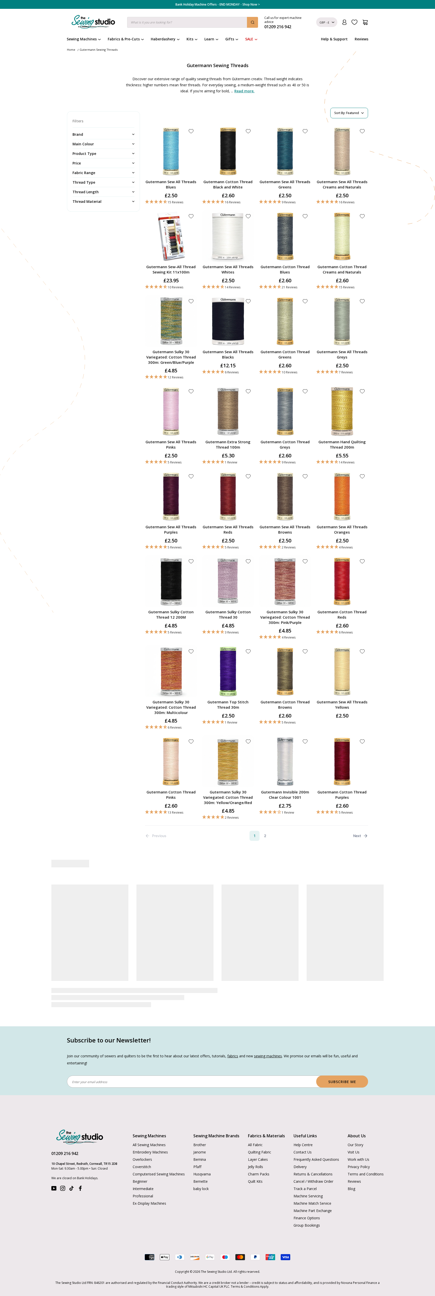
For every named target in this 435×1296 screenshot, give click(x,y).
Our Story (355, 1134)
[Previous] (69, 938)
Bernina (199, 1148)
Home (71, 49)
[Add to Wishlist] (191, 131)
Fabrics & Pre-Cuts (124, 39)
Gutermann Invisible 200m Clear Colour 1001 (285, 794)
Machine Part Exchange (313, 1199)
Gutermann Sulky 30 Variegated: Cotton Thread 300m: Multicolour (171, 707)
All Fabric (255, 1134)
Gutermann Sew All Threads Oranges (342, 529)
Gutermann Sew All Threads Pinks (171, 444)
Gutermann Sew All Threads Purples (171, 529)
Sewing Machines (82, 39)
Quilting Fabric (259, 1141)
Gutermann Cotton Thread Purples (342, 794)
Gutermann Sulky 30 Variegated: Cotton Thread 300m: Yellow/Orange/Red (228, 797)
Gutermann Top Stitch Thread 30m (227, 704)
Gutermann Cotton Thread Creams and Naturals (342, 269)
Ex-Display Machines (149, 1192)
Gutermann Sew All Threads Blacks (228, 354)
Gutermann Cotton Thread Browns (285, 704)
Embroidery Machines (150, 1141)
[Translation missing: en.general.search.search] (252, 22)
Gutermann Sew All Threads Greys (342, 354)
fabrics (232, 1045)
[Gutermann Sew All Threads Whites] (182, 915)
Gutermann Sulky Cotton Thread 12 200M (171, 614)
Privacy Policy (359, 1155)
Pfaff (197, 1155)
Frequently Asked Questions (316, 1148)
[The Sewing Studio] (93, 23)
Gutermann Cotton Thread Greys (285, 444)
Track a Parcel (305, 1177)
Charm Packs (258, 1163)
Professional (143, 1185)
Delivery (300, 1155)
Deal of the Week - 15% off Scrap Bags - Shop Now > (217, 4)
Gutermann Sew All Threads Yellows (342, 704)
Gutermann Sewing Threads (99, 49)
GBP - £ (324, 22)
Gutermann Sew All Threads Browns (285, 529)
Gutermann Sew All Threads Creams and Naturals (342, 184)
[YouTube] (53, 1178)
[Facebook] (80, 1178)
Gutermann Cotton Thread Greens (285, 354)
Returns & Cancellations (313, 1163)
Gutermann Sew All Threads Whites (228, 269)
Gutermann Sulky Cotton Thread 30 (228, 614)
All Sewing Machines (149, 1134)
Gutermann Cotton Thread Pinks (171, 794)
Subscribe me (342, 1070)
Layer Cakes (258, 1148)
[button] (171, 202)
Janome (199, 1141)
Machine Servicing (308, 1185)
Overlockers (142, 1148)
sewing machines (268, 1045)
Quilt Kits (255, 1170)
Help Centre (303, 1134)
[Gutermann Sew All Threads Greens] (323, 915)
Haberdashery (163, 39)
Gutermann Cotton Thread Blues (285, 269)
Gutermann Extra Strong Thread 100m (227, 444)
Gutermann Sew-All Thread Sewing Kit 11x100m (171, 269)
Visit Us (353, 1141)
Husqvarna (202, 1163)
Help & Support (334, 39)
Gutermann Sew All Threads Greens (285, 184)
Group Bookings (307, 1214)
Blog (351, 1177)
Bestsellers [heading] (217, 863)
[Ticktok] (71, 1178)
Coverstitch (142, 1155)
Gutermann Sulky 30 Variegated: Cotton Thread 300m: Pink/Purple (285, 617)
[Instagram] (62, 1178)
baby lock (201, 1177)
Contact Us (303, 1141)
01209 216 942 (64, 1142)
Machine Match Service (312, 1192)
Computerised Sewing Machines (159, 1163)
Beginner (140, 1170)
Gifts (229, 39)
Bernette (200, 1170)
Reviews (361, 39)
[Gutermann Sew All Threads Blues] (253, 915)
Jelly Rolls (255, 1155)
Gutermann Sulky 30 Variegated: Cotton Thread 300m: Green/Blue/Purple (171, 357)
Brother (199, 1134)
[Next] (365, 938)
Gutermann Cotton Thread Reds (342, 614)
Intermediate (143, 1177)
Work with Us (358, 1148)
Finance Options (307, 1207)
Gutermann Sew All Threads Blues (171, 184)
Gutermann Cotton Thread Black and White (227, 184)
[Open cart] (365, 22)
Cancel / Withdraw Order (313, 1170)
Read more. (244, 91)
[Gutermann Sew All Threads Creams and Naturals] (112, 915)
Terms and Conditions (366, 1163)
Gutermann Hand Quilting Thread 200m (342, 444)
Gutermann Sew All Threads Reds (228, 529)
